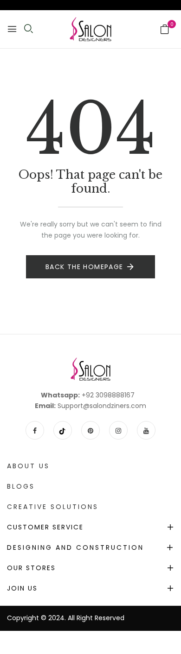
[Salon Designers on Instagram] (118, 430)
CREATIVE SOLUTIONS (52, 506)
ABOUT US (28, 466)
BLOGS (21, 486)
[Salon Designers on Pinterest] (90, 430)
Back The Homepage (84, 266)
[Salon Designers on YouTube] (146, 430)
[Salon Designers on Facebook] (35, 430)
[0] (164, 30)
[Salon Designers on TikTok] (62, 430)
